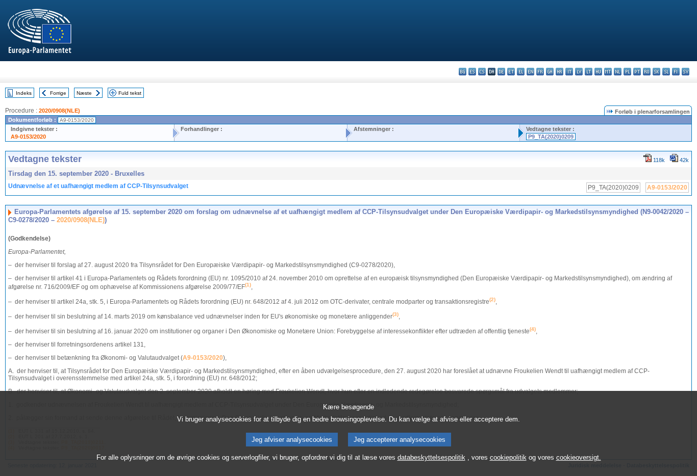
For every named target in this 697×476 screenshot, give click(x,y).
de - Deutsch (501, 71)
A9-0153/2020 (28, 137)
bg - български (462, 71)
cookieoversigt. (578, 457)
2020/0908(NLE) (59, 111)
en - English (530, 71)
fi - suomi (676, 71)
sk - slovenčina (656, 71)
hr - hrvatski (559, 71)
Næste (84, 93)
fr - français (540, 71)
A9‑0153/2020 (203, 357)
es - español (472, 71)
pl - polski (627, 71)
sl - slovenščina (666, 71)
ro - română (647, 71)
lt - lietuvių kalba (588, 71)
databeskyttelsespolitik (431, 457)
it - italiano (569, 71)
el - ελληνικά (521, 71)
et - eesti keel (511, 71)
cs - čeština (482, 71)
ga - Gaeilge (550, 71)
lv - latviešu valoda (579, 71)
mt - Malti (608, 71)
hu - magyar (598, 71)
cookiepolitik (508, 457)
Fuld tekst (129, 93)
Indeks (24, 93)
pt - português (637, 71)
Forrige (58, 93)
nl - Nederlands (617, 71)
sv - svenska (685, 71)
